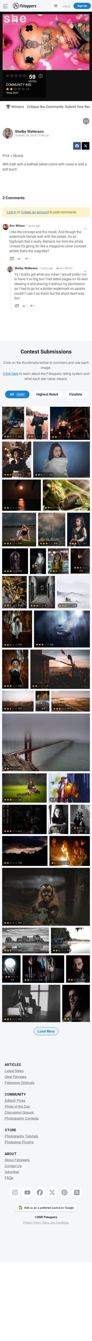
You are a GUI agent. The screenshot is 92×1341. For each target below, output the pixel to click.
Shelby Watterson (29, 131)
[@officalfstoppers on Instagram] (15, 1192)
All (17, 394)
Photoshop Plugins (19, 1142)
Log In (66, 5)
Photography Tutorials (21, 1136)
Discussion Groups (19, 1112)
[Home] (24, 6)
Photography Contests (22, 1118)
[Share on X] (85, 146)
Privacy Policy (32, 1222)
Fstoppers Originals (19, 1082)
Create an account (35, 212)
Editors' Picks (15, 1100)
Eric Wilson (17, 226)
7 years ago (33, 225)
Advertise (12, 1171)
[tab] (17, 394)
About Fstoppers (17, 1159)
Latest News (14, 1070)
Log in (11, 212)
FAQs (9, 1177)
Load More (46, 1031)
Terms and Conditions (55, 1222)
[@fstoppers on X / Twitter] (52, 1192)
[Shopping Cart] (55, 5)
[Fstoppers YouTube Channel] (27, 1192)
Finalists (75, 394)
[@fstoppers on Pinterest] (64, 1192)
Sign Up (82, 6)
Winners (15, 106)
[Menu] (5, 6)
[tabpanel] (46, 728)
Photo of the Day (17, 1106)
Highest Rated (47, 394)
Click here (10, 373)
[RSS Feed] (77, 1192)
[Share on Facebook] (77, 146)
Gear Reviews (15, 1076)
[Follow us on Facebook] (39, 1192)
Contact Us (13, 1165)
